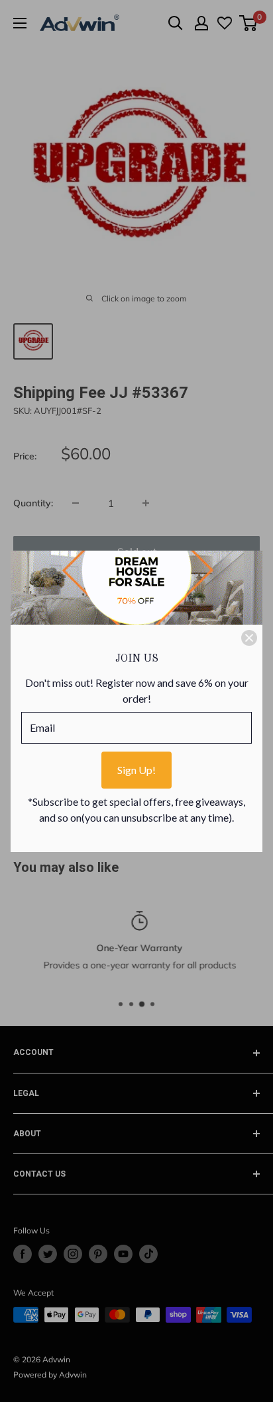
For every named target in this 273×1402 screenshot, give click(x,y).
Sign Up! (136, 769)
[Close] (249, 638)
